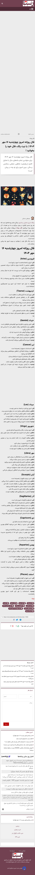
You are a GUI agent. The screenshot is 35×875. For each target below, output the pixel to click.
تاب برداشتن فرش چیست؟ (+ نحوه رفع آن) (22, 736)
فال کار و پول (29, 611)
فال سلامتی (29, 606)
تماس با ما (22, 851)
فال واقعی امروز (28, 608)
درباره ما (12, 851)
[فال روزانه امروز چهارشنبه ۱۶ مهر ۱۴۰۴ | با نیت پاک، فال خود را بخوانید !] (20, 619)
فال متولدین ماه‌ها (7, 606)
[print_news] (18, 134)
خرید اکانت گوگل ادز (17, 833)
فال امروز (21, 603)
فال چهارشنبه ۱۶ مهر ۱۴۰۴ (15, 608)
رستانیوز (6, 860)
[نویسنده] (32, 220)
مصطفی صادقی (26, 219)
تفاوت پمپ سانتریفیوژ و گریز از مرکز (24, 739)
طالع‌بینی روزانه (19, 606)
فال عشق (13, 603)
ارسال (6, 724)
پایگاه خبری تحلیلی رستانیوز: (26, 223)
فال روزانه (19, 228)
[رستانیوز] (25, 3)
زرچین (17, 826)
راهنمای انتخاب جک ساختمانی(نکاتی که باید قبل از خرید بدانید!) (18, 745)
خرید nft (17, 837)
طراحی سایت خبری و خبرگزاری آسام (14, 868)
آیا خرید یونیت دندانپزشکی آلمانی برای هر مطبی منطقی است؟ (18, 742)
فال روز (5, 603)
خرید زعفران (17, 830)
